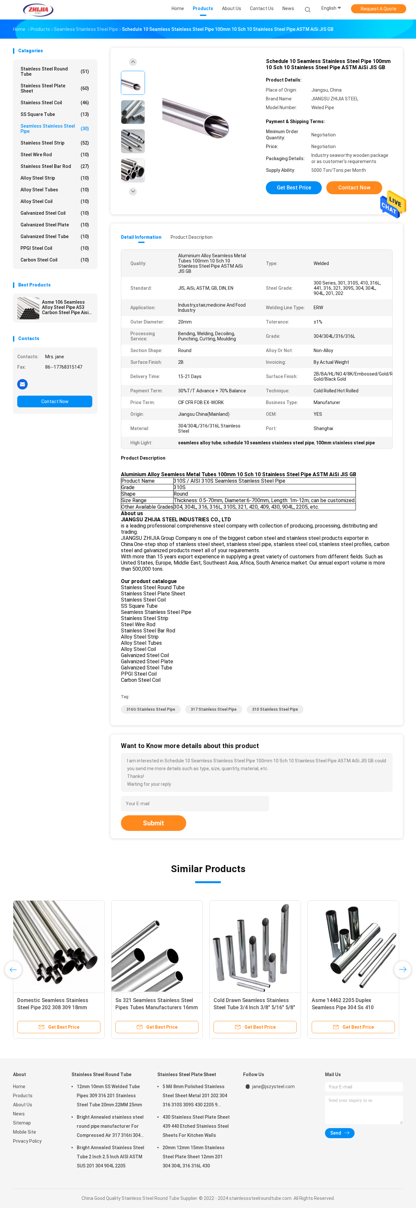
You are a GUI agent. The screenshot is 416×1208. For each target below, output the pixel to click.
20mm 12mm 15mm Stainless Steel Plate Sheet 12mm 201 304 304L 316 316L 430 (193, 1156)
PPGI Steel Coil (54, 248)
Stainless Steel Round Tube (54, 71)
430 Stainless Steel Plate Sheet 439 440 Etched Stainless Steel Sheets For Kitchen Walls (196, 1126)
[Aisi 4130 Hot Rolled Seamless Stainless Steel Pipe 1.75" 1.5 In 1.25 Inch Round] (58, 946)
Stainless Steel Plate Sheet (54, 88)
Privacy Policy (27, 1141)
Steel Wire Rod (54, 154)
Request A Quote (378, 8)
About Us (22, 1104)
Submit (153, 823)
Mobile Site (24, 1132)
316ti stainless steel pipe (150, 709)
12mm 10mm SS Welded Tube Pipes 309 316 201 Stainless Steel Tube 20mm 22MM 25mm (109, 1095)
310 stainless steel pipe (275, 709)
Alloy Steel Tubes (54, 189)
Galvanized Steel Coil (54, 213)
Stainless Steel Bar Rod (54, 166)
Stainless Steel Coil (54, 102)
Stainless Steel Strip (54, 143)
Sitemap (22, 1122)
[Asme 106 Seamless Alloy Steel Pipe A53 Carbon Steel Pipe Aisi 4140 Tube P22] (28, 308)
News (19, 1113)
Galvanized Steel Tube (54, 236)
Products (22, 1095)
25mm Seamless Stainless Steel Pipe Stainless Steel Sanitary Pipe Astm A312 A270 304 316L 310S (155, 1007)
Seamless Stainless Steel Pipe (54, 128)
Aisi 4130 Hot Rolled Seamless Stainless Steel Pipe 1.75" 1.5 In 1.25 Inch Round (54, 1007)
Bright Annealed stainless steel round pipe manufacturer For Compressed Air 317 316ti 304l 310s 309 (110, 1127)
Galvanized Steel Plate (54, 224)
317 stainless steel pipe (214, 709)
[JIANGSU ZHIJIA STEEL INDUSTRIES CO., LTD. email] (22, 384)
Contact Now (55, 401)
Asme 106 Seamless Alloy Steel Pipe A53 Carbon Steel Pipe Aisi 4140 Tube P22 (65, 307)
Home (19, 1086)
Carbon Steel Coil (54, 259)
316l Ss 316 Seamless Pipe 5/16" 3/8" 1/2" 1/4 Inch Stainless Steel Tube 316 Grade (253, 1007)
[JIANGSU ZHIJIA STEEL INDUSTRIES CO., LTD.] (38, 10)
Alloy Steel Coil (54, 201)
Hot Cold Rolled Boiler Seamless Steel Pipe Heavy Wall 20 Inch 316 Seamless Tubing (351, 1007)
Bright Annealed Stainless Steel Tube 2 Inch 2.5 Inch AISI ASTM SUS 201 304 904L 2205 (110, 1156)
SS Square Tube (54, 114)
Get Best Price (294, 187)
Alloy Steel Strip (54, 178)
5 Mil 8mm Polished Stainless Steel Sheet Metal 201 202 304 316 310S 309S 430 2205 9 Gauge (194, 1096)
